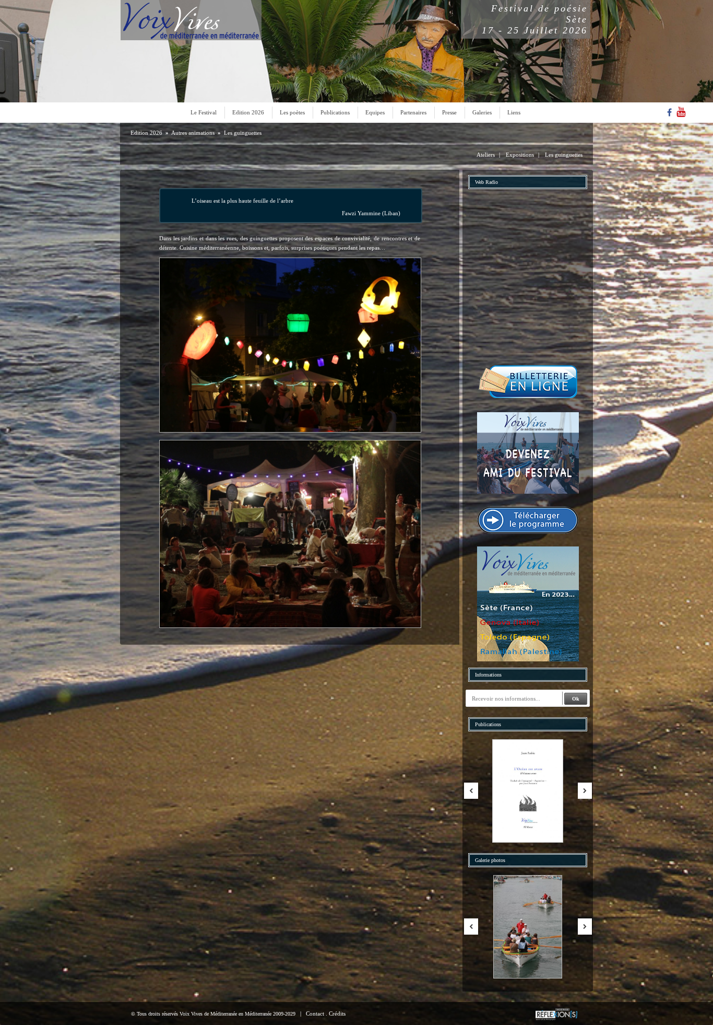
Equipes (375, 112)
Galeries (482, 112)
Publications (335, 112)
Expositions (520, 155)
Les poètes (292, 112)
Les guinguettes (243, 133)
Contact (315, 1013)
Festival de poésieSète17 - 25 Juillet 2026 (535, 19)
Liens (513, 112)
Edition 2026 (248, 112)
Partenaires (413, 112)
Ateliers (486, 155)
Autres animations (193, 133)
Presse (449, 112)
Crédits (337, 1013)
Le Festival (204, 112)
